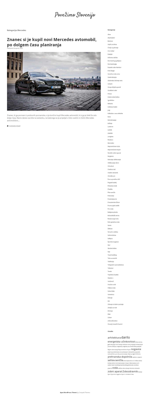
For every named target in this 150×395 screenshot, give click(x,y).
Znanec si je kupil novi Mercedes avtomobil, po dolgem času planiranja (52, 42)
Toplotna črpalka (113, 275)
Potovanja (111, 196)
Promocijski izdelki (113, 206)
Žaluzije (110, 298)
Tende (110, 271)
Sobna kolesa (112, 235)
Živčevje (110, 311)
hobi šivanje (118, 344)
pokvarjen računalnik (128, 352)
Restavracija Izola (113, 219)
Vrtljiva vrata (111, 288)
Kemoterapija (112, 120)
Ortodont (111, 166)
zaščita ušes (121, 368)
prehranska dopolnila (120, 356)
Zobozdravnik (130, 371)
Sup (109, 252)
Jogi (109, 110)
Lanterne (110, 127)
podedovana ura (117, 352)
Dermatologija (112, 64)
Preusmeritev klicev (114, 202)
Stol (109, 245)
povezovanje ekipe (125, 354)
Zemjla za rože (112, 308)
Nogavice (111, 156)
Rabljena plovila (113, 212)
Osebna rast (111, 169)
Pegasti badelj (112, 183)
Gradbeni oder (112, 90)
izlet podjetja (131, 344)
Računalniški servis (113, 215)
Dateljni (110, 54)
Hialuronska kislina (113, 97)
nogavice (136, 349)
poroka (117, 354)
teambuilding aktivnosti (126, 365)
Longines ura (125, 346)
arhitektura (114, 337)
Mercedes (111, 143)
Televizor (110, 268)
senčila (119, 360)
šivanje (140, 372)
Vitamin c (110, 278)
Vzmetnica (111, 294)
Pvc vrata (110, 209)
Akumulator (111, 38)
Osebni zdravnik (113, 173)
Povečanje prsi (112, 199)
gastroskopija (111, 344)
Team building (112, 255)
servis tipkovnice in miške (130, 360)
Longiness (119, 346)
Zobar (110, 317)
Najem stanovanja (113, 349)
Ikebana (110, 104)
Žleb (109, 314)
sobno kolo (115, 363)
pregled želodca (136, 354)
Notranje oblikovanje (114, 159)
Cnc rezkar (111, 51)
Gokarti (110, 84)
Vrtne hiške (111, 291)
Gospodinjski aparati (114, 87)
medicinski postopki (135, 346)
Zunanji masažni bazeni (115, 324)
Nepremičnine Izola (114, 146)
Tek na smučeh (112, 258)
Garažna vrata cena (114, 74)
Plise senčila (111, 192)
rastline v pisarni (137, 357)
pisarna (110, 352)
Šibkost (110, 229)
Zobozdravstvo (112, 321)
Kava (109, 117)
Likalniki (110, 133)
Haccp (110, 94)
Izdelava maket (112, 107)
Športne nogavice (113, 242)
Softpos (110, 238)
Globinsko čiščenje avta (115, 81)
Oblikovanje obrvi (113, 163)
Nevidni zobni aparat (114, 153)
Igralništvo (111, 100)
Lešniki (110, 130)
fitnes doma (138, 342)
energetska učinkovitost (121, 341)
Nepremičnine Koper (114, 150)
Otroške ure (111, 176)
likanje (114, 346)
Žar (109, 301)
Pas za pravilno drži (114, 179)
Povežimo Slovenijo (75, 15)
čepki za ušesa (112, 44)
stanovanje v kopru (123, 363)
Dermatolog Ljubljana (114, 61)
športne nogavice (116, 374)
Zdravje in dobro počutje (115, 304)
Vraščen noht (112, 285)
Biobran (110, 41)
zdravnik (137, 368)
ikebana (125, 344)
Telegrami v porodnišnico (116, 265)
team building (116, 365)
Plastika (110, 189)
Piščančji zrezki (112, 186)
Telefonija (111, 261)
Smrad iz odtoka (113, 232)
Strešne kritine (112, 248)
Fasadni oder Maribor (114, 67)
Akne (109, 34)
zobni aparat (115, 371)
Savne (109, 225)
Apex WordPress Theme (68, 392)
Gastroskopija (112, 77)
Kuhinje (110, 123)
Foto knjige (111, 71)
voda (115, 367)
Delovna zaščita (112, 57)
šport (109, 374)
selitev (111, 360)
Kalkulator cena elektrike (115, 113)
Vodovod (111, 281)
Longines (110, 136)
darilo (125, 337)
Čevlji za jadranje (113, 48)
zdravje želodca (129, 368)
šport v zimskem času (127, 374)
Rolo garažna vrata (113, 222)
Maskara (110, 140)
